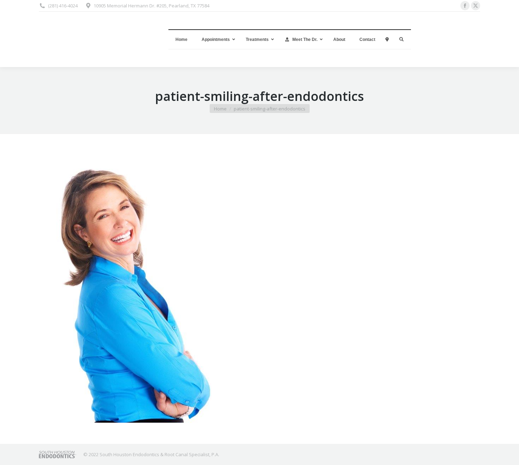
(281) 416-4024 (63, 5)
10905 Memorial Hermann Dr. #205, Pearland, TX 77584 (151, 5)
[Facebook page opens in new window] (465, 5)
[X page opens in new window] (475, 5)
